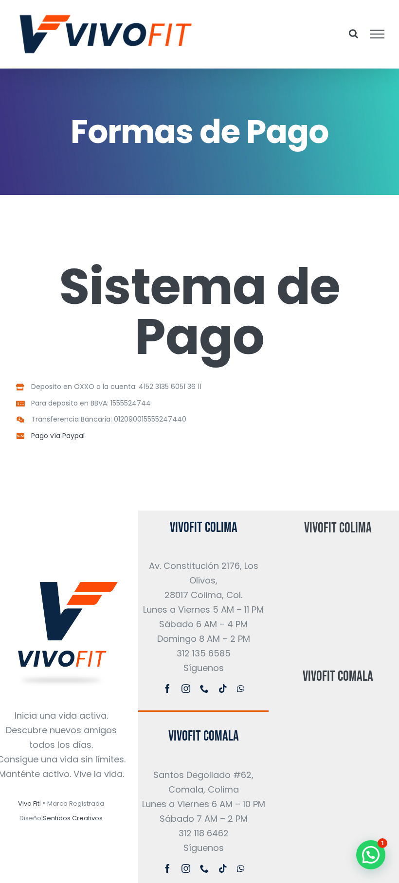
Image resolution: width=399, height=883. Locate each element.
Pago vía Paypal (59, 436)
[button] (370, 854)
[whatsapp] (240, 688)
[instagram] (185, 688)
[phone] (204, 688)
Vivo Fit (28, 803)
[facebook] (167, 688)
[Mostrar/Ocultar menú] (377, 34)
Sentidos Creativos (73, 818)
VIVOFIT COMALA (203, 736)
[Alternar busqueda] (353, 33)
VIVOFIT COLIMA (203, 527)
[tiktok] (222, 688)
